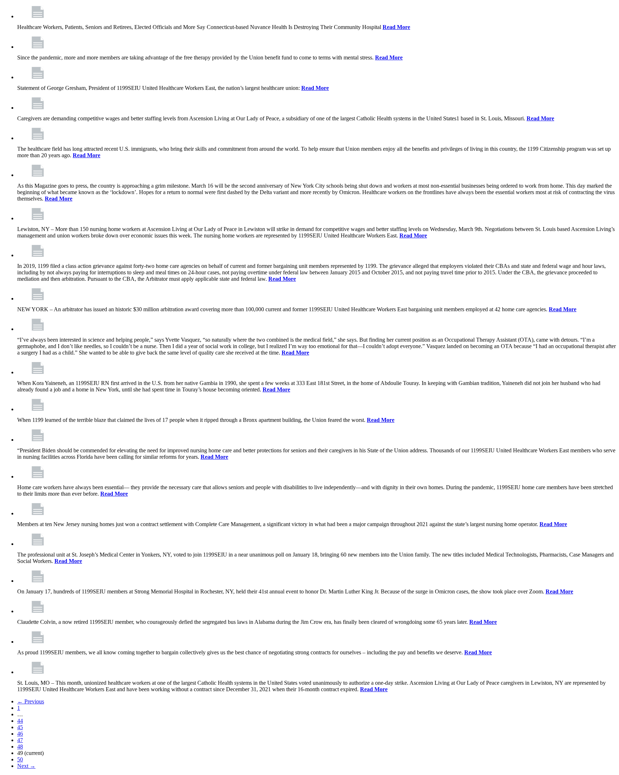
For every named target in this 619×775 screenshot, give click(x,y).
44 (20, 721)
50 (20, 759)
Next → (26, 766)
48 (20, 746)
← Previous (30, 701)
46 (20, 734)
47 (20, 740)
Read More (396, 27)
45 (20, 727)
